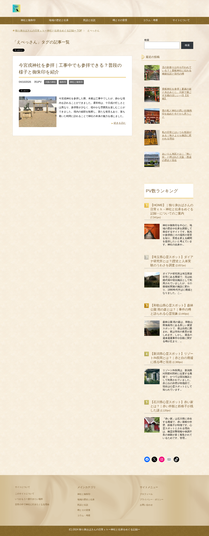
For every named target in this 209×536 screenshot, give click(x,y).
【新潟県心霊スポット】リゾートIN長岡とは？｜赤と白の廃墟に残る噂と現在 (171, 358)
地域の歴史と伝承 (59, 20)
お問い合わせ (146, 505)
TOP (48, 30)
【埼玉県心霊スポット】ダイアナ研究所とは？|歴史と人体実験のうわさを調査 (171, 261)
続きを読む (120, 123)
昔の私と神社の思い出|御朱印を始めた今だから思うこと (177, 113)
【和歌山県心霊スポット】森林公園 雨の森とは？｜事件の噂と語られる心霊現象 (171, 309)
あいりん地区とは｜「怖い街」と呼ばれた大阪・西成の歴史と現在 (176, 157)
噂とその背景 (120, 20)
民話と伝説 (89, 20)
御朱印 (63, 82)
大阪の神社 (50, 82)
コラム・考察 (150, 20)
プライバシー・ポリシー (151, 499)
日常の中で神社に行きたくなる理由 (32, 504)
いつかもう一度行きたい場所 (29, 499)
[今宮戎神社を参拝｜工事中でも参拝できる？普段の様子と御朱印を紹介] (37, 124)
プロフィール (146, 494)
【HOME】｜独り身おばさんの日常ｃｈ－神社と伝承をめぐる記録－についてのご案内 (171, 209)
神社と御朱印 (28, 20)
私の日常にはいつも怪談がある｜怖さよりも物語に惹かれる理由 (176, 135)
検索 (146, 40)
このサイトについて (24, 493)
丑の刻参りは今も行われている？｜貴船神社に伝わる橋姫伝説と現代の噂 (176, 70)
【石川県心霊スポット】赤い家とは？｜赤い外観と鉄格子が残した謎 (171, 406)
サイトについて (181, 20)
